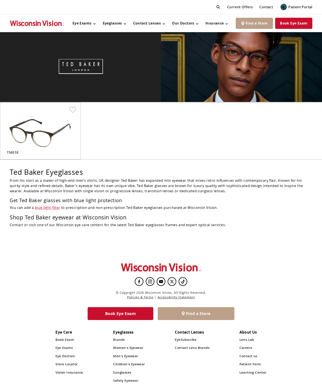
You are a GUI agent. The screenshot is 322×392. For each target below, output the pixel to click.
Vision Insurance (69, 372)
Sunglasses (122, 372)
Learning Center (253, 372)
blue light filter (47, 207)
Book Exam (64, 339)
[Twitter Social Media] (172, 281)
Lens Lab (246, 339)
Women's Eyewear (128, 347)
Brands (119, 339)
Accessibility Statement (176, 297)
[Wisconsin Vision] (37, 23)
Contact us (248, 356)
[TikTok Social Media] (183, 282)
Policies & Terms (140, 297)
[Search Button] (218, 7)
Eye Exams (64, 347)
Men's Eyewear (125, 356)
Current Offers (240, 7)
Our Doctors (183, 23)
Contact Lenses (147, 23)
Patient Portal (300, 7)
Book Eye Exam (293, 23)
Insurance (214, 23)
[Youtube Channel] (161, 281)
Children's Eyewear (129, 364)
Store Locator (66, 364)
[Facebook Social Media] (139, 282)
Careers (245, 347)
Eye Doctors (65, 356)
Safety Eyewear (125, 380)
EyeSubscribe (185, 339)
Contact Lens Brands (192, 347)
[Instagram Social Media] (150, 282)
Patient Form (250, 364)
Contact (266, 7)
